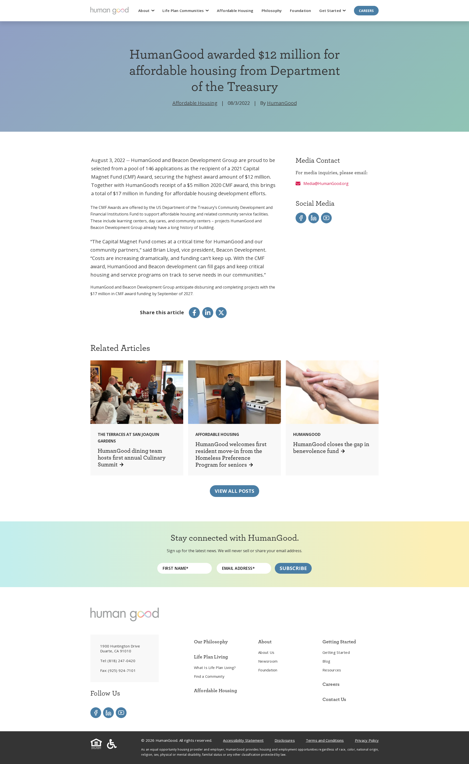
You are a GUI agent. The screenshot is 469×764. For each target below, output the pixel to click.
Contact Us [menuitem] (334, 699)
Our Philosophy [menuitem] (211, 642)
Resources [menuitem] (331, 669)
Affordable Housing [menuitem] (215, 690)
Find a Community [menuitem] (209, 676)
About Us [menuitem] (266, 652)
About (144, 10)
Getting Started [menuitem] (336, 652)
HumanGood (282, 103)
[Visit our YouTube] (326, 218)
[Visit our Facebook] (301, 218)
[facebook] (194, 312)
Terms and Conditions (325, 740)
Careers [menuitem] (331, 684)
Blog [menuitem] (326, 661)
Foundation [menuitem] (267, 669)
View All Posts (234, 491)
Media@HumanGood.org (325, 183)
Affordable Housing (235, 10)
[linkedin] (207, 312)
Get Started (330, 10)
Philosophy (272, 10)
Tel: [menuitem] (117, 660)
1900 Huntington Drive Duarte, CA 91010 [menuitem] (120, 648)
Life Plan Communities (183, 10)
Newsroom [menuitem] (267, 661)
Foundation (300, 10)
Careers (366, 10)
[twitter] (221, 312)
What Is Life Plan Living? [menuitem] (215, 667)
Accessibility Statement (243, 740)
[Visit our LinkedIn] (313, 218)
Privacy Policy (367, 740)
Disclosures (285, 740)
